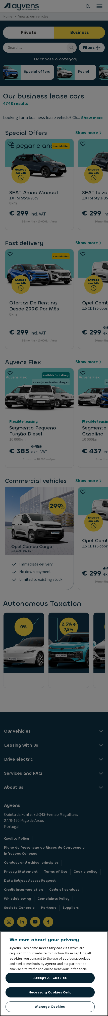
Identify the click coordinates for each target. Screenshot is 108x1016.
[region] (54, 974)
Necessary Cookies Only (50, 992)
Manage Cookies (50, 1006)
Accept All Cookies (50, 978)
